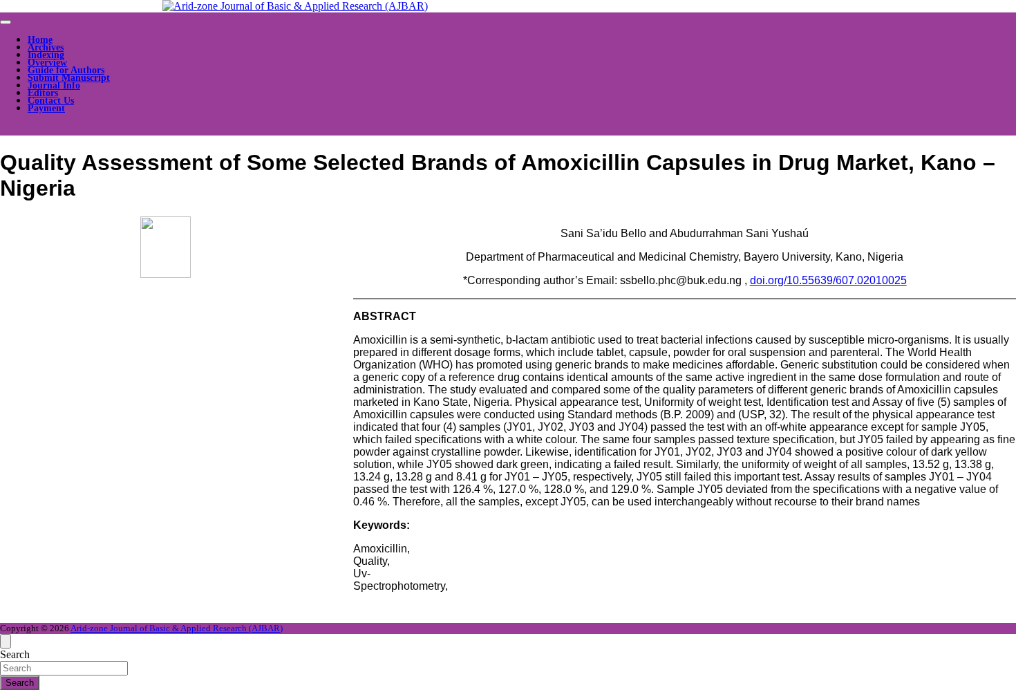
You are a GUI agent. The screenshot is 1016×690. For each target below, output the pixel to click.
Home (40, 40)
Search (15, 654)
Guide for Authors (66, 70)
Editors (43, 93)
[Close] (5, 641)
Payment (46, 108)
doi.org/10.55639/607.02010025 (828, 280)
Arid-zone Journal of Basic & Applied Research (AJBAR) (176, 628)
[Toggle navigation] (5, 22)
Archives (46, 47)
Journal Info (54, 85)
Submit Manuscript (69, 78)
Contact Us (51, 100)
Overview (47, 62)
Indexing (46, 55)
